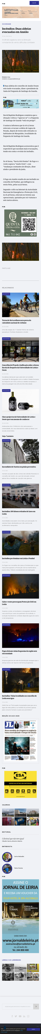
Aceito (33, 1029)
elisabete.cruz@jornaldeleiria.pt (11, 79)
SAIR (34, 3)
